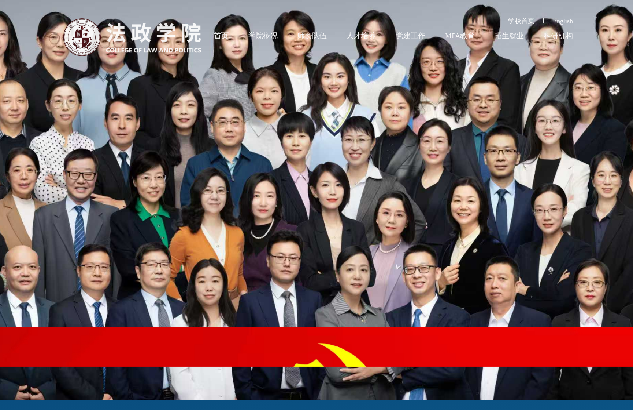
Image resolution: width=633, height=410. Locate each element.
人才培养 (361, 36)
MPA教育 (460, 36)
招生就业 (509, 36)
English (563, 21)
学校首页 (521, 21)
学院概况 (263, 36)
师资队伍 (312, 36)
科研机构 (558, 36)
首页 (221, 36)
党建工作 (410, 36)
